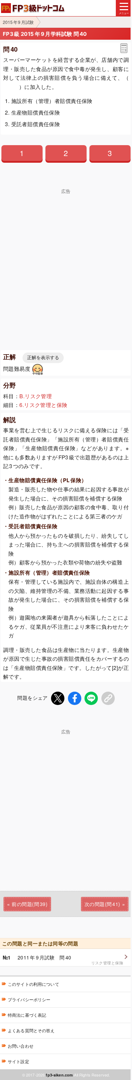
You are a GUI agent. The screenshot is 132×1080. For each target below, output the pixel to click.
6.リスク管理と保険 (43, 404)
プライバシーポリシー (29, 999)
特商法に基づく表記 (27, 1015)
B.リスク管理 (35, 396)
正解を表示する (43, 357)
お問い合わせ (20, 1046)
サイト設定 (18, 1061)
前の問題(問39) (30, 903)
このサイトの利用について (33, 984)
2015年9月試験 (18, 22)
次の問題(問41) (102, 903)
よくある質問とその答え (31, 1030)
